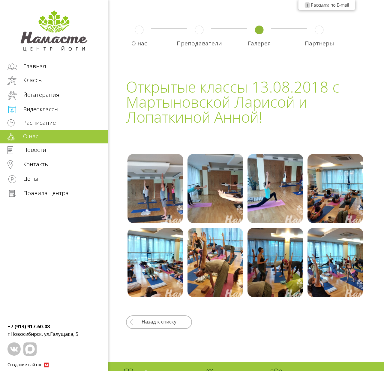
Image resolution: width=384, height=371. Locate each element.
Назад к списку (159, 321)
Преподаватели (199, 43)
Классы (32, 80)
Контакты (35, 164)
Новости (34, 150)
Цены (30, 178)
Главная (34, 66)
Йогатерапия (40, 95)
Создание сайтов (26, 364)
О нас (30, 136)
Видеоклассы (40, 109)
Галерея (259, 43)
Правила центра (45, 193)
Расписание (39, 123)
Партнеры (319, 43)
